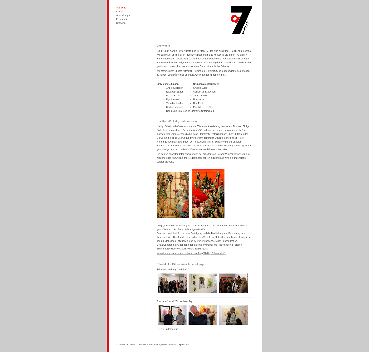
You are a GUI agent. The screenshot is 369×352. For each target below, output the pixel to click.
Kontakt (120, 11)
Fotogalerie (122, 19)
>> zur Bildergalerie (168, 329)
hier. (223, 74)
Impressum (183, 344)
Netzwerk (121, 23)
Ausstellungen (123, 15)
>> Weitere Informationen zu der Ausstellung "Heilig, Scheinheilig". (191, 253)
